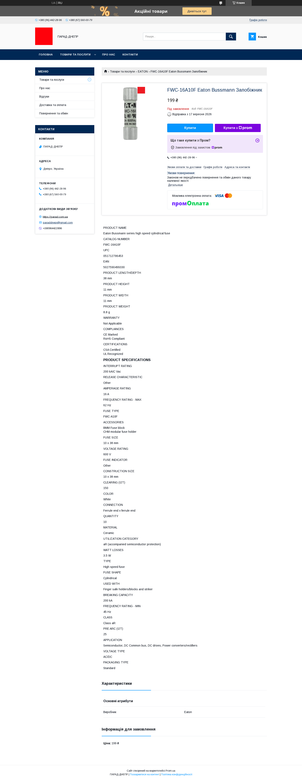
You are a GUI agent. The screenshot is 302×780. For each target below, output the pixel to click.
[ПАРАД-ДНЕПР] (44, 44)
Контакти (130, 54)
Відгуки (44, 96)
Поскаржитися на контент (144, 774)
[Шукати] (231, 36)
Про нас (108, 54)
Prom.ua (170, 770)
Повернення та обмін (53, 113)
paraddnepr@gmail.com (58, 222)
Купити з (231, 128)
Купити (190, 128)
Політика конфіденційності (176, 774)
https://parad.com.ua (55, 216)
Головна (46, 54)
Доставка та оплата (52, 105)
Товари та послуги (75, 54)
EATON (143, 71)
